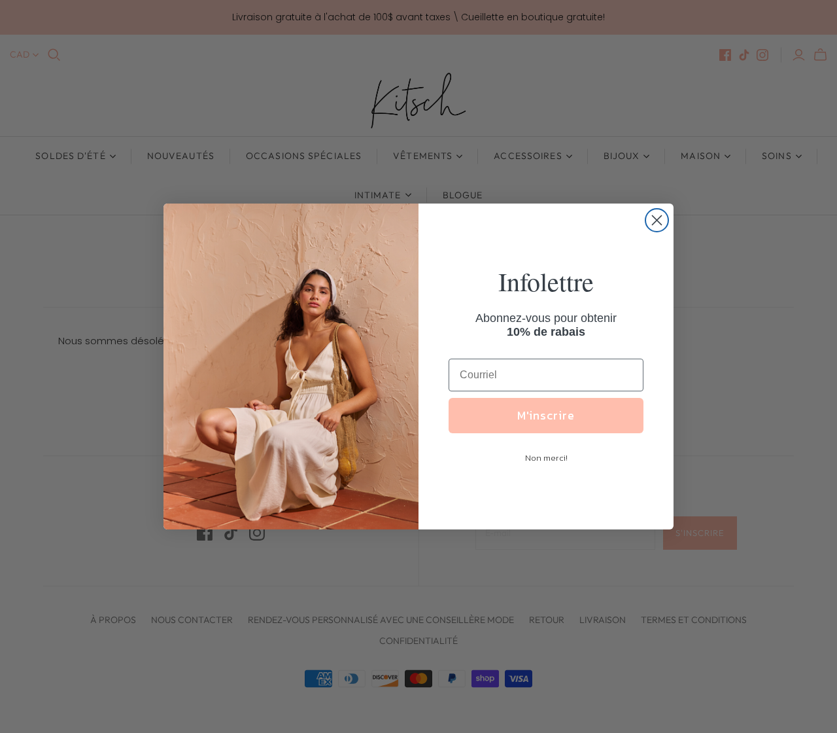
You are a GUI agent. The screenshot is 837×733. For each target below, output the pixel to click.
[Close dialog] (656, 220)
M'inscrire (546, 415)
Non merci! (546, 458)
